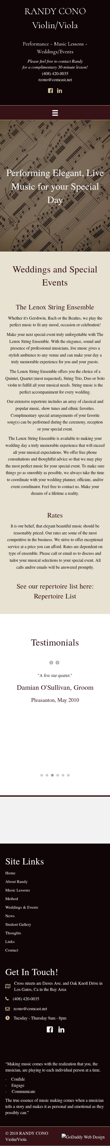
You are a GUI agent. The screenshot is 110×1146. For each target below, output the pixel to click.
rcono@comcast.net (30, 1008)
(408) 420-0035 (55, 73)
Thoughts (13, 932)
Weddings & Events (21, 907)
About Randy (16, 881)
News (10, 915)
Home (10, 872)
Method (11, 898)
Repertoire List (55, 595)
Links (10, 941)
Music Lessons (17, 890)
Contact (11, 950)
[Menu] (55, 112)
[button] (50, 90)
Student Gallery (18, 924)
